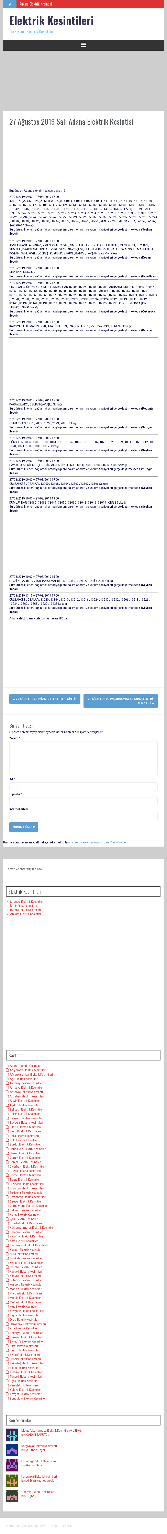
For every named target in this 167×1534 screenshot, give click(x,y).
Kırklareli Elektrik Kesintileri (27, 1262)
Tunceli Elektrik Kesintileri (26, 1376)
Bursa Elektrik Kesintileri (25, 909)
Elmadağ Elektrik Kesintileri (38, 1461)
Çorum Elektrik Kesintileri (26, 1157)
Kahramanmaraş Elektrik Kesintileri (32, 1227)
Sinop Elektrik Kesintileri (25, 1350)
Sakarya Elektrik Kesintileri (26, 1333)
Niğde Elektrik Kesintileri (25, 1315)
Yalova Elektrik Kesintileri (26, 1389)
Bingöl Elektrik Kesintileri (25, 1131)
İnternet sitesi (18, 809)
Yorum (14, 738)
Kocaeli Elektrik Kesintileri (26, 1271)
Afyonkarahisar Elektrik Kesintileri (31, 1074)
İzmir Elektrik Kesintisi (24, 905)
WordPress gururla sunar (22, 1525)
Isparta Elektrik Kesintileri (26, 1223)
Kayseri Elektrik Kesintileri (26, 1249)
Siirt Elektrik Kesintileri (24, 1346)
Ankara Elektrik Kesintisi (25, 914)
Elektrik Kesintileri (51, 20)
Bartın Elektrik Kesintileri (25, 1113)
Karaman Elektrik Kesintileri (27, 1236)
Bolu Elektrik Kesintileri (24, 1140)
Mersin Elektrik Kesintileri (26, 1297)
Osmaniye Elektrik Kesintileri (28, 1324)
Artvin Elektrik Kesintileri (25, 1100)
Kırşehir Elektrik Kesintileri (26, 1267)
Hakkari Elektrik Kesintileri (26, 1210)
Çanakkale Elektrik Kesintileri (28, 1149)
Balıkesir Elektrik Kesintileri (27, 1109)
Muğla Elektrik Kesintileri (25, 1302)
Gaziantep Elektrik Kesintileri (28, 1197)
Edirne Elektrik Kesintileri (25, 1175)
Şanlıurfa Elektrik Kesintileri (27, 1341)
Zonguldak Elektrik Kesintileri (28, 1398)
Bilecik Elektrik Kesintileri (25, 1127)
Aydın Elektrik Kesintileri (25, 1105)
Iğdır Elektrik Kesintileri (24, 1219)
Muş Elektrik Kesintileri (24, 1306)
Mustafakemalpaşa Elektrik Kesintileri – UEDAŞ (51, 1430)
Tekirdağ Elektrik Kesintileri (27, 1363)
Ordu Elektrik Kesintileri (24, 1319)
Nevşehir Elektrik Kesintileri (27, 1310)
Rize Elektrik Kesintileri (24, 1328)
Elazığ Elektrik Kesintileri (25, 1179)
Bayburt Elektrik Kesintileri (26, 1122)
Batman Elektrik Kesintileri (26, 1118)
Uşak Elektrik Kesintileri (24, 1381)
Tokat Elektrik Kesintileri (25, 1367)
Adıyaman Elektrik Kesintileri (28, 1070)
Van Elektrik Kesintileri (24, 1385)
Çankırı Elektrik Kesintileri (26, 1153)
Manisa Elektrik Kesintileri (26, 1289)
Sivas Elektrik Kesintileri (25, 1354)
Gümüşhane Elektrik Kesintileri (29, 1205)
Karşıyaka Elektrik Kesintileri (39, 1446)
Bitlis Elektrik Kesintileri (24, 1136)
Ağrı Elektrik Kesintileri (24, 1079)
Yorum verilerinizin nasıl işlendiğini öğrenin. (99, 842)
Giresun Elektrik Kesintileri (26, 1201)
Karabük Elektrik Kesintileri (26, 1232)
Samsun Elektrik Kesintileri (27, 1337)
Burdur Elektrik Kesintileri (26, 1144)
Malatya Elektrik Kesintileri (26, 1284)
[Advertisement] (83, 81)
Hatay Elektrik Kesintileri (25, 1214)
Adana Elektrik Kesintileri (25, 1065)
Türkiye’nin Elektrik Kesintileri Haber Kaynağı (49, 4)
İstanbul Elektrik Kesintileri (27, 901)
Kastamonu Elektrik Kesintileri (29, 1245)
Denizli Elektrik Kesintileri (25, 1162)
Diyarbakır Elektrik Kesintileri (28, 1166)
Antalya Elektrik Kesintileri (26, 1092)
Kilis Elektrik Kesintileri (24, 1254)
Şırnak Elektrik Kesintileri (25, 1359)
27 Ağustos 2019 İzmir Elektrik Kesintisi (44, 699)
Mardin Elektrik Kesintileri (26, 1293)
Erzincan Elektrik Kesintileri (27, 1184)
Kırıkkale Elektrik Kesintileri (26, 1258)
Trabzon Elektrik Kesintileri (27, 1372)
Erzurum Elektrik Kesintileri (27, 1188)
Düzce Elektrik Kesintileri (25, 1170)
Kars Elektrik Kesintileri (24, 1241)
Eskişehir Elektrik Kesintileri (27, 1192)
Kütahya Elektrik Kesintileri (26, 1280)
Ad (12, 779)
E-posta (15, 794)
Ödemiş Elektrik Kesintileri (37, 1492)
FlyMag (53, 1525)
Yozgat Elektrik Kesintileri (26, 1394)
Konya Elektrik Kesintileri (25, 1276)
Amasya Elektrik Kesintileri (27, 1087)
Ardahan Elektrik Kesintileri (27, 1096)
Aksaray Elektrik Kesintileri (26, 1083)
